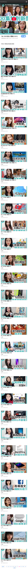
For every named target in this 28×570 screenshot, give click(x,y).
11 (25, 566)
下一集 (23, 36)
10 (23, 566)
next (14, 567)
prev (3, 566)
